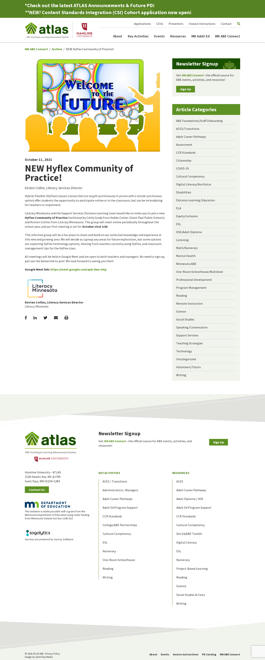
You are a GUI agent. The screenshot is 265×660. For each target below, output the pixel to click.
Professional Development (194, 280)
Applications (142, 24)
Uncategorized (186, 359)
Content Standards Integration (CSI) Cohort (91, 12)
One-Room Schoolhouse (119, 560)
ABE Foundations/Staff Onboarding (199, 121)
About (117, 36)
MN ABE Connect (227, 36)
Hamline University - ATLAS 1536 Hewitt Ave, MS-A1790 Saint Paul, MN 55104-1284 (43, 476)
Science (181, 311)
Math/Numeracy (187, 248)
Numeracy (109, 551)
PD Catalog (209, 654)
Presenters (176, 24)
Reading (181, 295)
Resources (178, 36)
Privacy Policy (52, 653)
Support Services (187, 335)
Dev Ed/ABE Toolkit (189, 534)
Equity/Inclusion (187, 216)
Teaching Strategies (189, 343)
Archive (57, 49)
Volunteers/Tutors (188, 367)
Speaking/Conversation (192, 327)
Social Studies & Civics (190, 595)
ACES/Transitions (187, 129)
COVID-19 (182, 168)
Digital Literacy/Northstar (193, 184)
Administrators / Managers (120, 490)
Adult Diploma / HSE (189, 499)
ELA (178, 208)
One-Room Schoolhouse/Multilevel (199, 272)
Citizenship (183, 160)
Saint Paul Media (44, 657)
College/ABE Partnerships (120, 525)
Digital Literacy (186, 542)
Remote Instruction (189, 303)
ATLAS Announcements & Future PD (113, 5)
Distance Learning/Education (195, 200)
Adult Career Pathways (191, 137)
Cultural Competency (190, 176)
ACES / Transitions (115, 481)
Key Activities (138, 36)
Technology (184, 351)
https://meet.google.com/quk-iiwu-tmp (78, 269)
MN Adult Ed (200, 36)
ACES (179, 481)
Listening (182, 240)
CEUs (159, 24)
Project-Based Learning (192, 568)
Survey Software (63, 539)
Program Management (191, 288)
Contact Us (37, 490)
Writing (181, 375)
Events (159, 36)
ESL (178, 224)
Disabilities (183, 192)
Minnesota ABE (186, 264)
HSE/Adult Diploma (189, 232)
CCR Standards (186, 152)
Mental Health (186, 256)
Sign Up (185, 89)
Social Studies (185, 319)
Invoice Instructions (202, 24)
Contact (226, 24)
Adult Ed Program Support (120, 507)
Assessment (184, 144)
